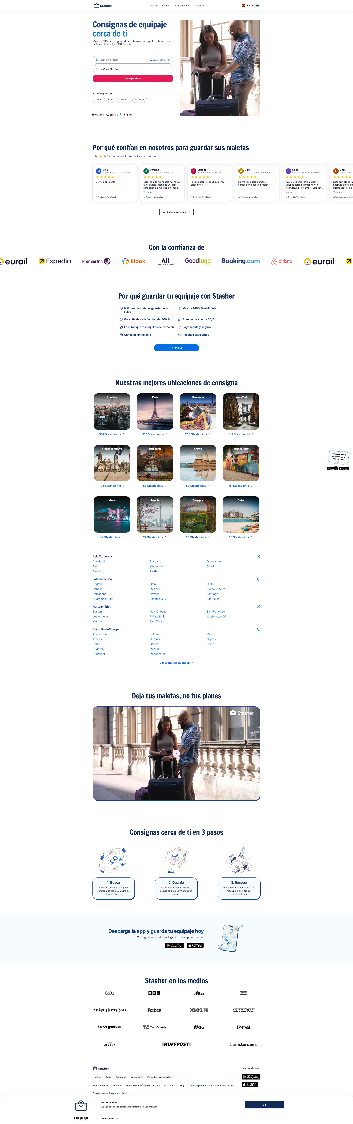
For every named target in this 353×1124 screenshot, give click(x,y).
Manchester (157, 654)
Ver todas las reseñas (174, 212)
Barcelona (121, 1077)
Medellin (155, 589)
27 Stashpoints (153, 537)
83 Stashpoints (153, 485)
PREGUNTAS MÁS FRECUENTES (143, 1085)
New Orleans (158, 611)
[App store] (195, 945)
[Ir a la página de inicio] (103, 5)
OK (264, 1105)
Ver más (147, 192)
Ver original (111, 197)
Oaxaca (154, 594)
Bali (95, 566)
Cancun (98, 589)
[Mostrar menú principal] (257, 5)
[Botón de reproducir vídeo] (176, 753)
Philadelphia (157, 616)
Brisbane (155, 561)
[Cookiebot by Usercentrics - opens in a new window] (81, 1119)
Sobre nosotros (101, 1085)
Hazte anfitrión (182, 5)
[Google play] (174, 945)
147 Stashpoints (239, 434)
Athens (97, 639)
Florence (155, 639)
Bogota (97, 584)
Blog (182, 1085)
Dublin (154, 634)
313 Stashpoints (153, 434)
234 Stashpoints (196, 434)
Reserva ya (176, 347)
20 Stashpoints (196, 537)
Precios (117, 1085)
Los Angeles (101, 616)
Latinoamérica (102, 579)
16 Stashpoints (239, 537)
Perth (153, 571)
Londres (98, 99)
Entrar (250, 5)
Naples (211, 639)
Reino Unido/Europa (106, 629)
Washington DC (217, 616)
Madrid (154, 649)
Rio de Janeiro (216, 589)
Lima (153, 584)
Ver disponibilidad (133, 78)
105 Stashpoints (110, 485)
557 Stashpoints (110, 434)
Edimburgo (140, 99)
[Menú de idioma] (244, 5)
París (110, 99)
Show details (108, 1118)
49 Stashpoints (110, 537)
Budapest (99, 654)
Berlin (96, 644)
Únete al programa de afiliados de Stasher (211, 1085)
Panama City (158, 599)
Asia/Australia (102, 556)
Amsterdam (100, 634)
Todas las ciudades (159, 5)
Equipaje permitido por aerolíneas (110, 1093)
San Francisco (216, 611)
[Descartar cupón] (349, 452)
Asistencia (169, 1085)
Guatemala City (103, 599)
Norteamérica (102, 606)
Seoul (210, 566)
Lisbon (154, 644)
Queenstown (215, 561)
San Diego (156, 621)
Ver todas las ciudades (175, 662)
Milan (210, 634)
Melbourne (157, 566)
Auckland (99, 561)
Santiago (212, 594)
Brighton (98, 649)
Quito (210, 584)
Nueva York (123, 99)
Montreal (98, 621)
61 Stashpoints (239, 485)
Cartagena (99, 594)
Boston (97, 611)
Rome (210, 644)
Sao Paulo (213, 599)
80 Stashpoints (196, 485)
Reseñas (200, 5)
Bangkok (98, 571)
